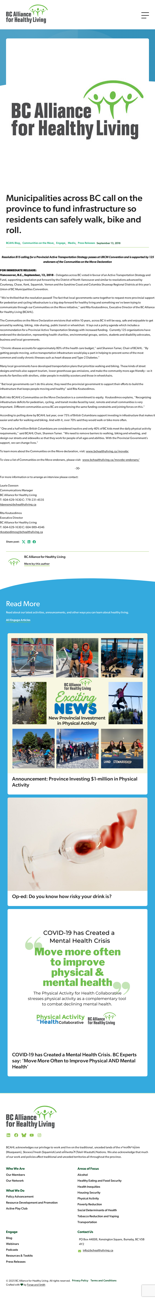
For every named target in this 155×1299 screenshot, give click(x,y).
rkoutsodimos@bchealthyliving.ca (21, 532)
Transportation (87, 1222)
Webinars (12, 1244)
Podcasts (12, 1249)
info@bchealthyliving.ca (98, 1250)
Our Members (15, 1175)
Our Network (15, 1180)
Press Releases (86, 243)
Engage (60, 243)
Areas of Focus (88, 1168)
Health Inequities (89, 1186)
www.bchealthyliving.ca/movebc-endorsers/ (111, 460)
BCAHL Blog (13, 243)
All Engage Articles (18, 620)
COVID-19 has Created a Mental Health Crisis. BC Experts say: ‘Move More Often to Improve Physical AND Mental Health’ (74, 1061)
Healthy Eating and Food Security (100, 1180)
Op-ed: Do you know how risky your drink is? (62, 896)
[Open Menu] (145, 15)
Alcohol (83, 1175)
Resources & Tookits (19, 1255)
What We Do (15, 1190)
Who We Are (15, 1168)
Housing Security (89, 1192)
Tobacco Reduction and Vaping (98, 1216)
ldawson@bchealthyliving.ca (18, 504)
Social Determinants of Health (97, 1210)
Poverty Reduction (90, 1204)
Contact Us (85, 1232)
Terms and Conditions (103, 1280)
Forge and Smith (36, 1284)
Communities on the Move (38, 243)
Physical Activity (88, 1198)
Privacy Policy (80, 1280)
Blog (9, 1238)
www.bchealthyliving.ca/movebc (107, 451)
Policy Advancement (19, 1196)
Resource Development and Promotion (32, 1202)
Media (71, 243)
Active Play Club (17, 1208)
